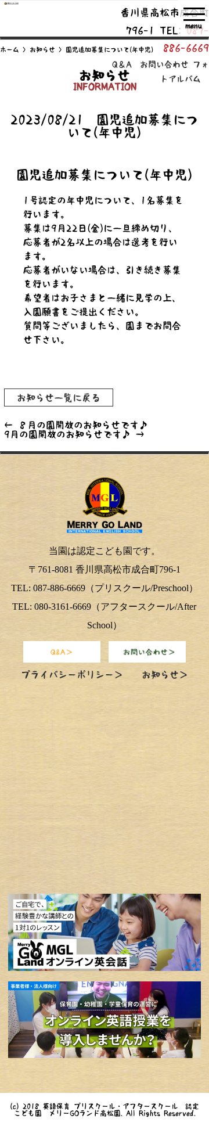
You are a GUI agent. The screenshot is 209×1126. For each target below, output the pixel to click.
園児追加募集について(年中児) (104, 174)
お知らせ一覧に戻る (58, 397)
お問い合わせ (164, 64)
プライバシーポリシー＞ (72, 674)
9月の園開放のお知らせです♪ (74, 434)
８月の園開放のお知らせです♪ (76, 425)
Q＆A (122, 64)
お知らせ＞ (165, 674)
